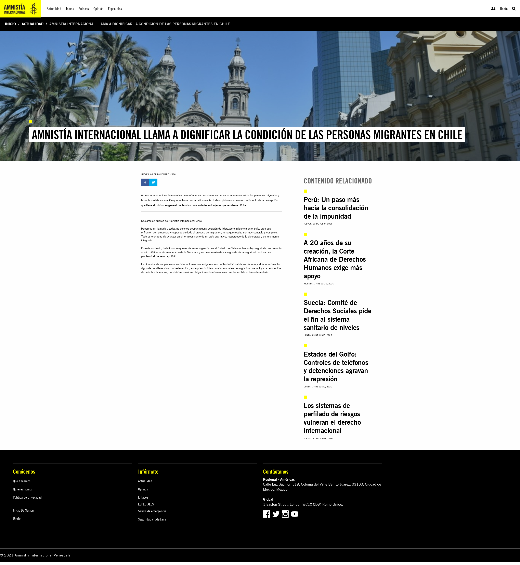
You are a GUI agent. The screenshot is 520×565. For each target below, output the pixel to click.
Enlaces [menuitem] (84, 9)
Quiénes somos (23, 489)
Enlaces (143, 497)
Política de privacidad (27, 497)
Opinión (143, 489)
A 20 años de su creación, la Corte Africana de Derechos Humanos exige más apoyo (335, 259)
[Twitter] (276, 513)
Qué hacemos (21, 481)
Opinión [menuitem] (98, 9)
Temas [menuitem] (70, 9)
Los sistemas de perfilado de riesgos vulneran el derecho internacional (332, 417)
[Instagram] (286, 513)
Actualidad (32, 24)
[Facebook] (266, 513)
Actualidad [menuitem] (54, 9)
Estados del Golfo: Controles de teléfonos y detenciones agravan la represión (336, 366)
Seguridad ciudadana (152, 519)
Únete (504, 9)
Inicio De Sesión (23, 510)
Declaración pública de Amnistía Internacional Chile (171, 221)
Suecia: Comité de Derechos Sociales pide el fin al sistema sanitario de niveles (337, 314)
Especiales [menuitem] (115, 9)
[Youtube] (294, 513)
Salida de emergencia (152, 511)
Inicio (10, 24)
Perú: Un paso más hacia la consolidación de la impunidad (336, 207)
